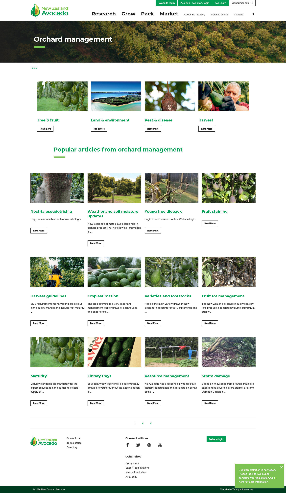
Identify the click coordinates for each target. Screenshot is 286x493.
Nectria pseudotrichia (51, 211)
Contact (238, 14)
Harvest (205, 120)
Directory (72, 447)
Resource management (167, 376)
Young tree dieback (163, 211)
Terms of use (74, 442)
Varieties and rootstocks (168, 296)
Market (169, 13)
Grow (128, 13)
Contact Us (73, 438)
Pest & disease (158, 120)
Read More (38, 230)
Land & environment (110, 120)
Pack (147, 13)
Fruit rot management (223, 296)
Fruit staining (215, 211)
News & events (219, 14)
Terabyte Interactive (242, 489)
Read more (45, 128)
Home (33, 68)
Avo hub (262, 473)
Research (104, 13)
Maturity (38, 376)
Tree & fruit (48, 120)
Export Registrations (137, 467)
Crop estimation (103, 296)
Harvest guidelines (48, 296)
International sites (135, 472)
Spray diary (132, 463)
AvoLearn (220, 2)
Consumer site (240, 2)
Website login (167, 2)
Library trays (99, 376)
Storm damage (216, 376)
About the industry (194, 14)
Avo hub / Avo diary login (194, 2)
